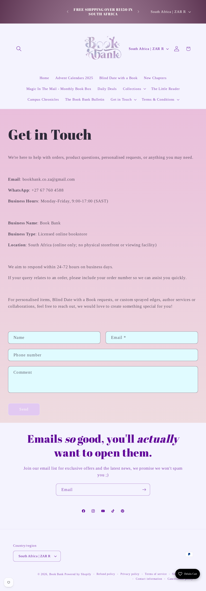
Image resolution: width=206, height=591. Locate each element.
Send (23, 409)
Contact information (149, 578)
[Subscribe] (144, 490)
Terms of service (156, 574)
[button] (19, 49)
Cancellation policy (180, 578)
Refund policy (106, 574)
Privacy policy (130, 574)
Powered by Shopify (78, 574)
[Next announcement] (138, 12)
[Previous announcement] (67, 12)
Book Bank (56, 574)
